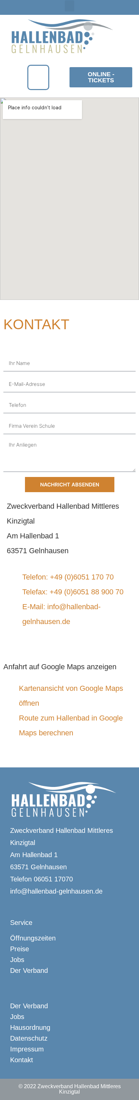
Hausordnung (30, 1027)
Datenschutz (29, 1038)
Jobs (17, 959)
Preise (19, 949)
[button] (69, 5)
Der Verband (29, 970)
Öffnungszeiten (33, 938)
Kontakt (21, 1060)
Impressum (27, 1049)
